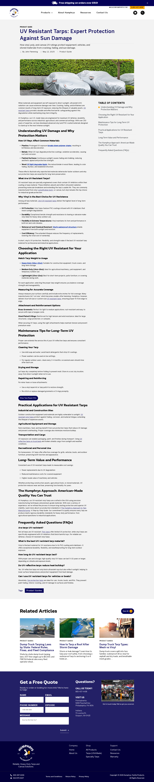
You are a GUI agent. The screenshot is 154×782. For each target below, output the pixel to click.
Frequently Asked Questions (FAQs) (113, 150)
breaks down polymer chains (59, 146)
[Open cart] (135, 13)
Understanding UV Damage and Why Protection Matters (117, 108)
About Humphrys (66, 12)
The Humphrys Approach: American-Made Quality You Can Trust (116, 144)
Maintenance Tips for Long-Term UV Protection (113, 123)
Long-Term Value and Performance (113, 137)
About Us (73, 753)
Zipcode (50, 705)
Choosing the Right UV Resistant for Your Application (116, 116)
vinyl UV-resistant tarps (47, 201)
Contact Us (102, 12)
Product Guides (34, 591)
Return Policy (71, 777)
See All (125, 611)
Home (71, 750)
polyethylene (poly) (45, 190)
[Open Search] (143, 13)
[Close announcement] (147, 3)
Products (45, 12)
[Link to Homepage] (14, 12)
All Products (91, 750)
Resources (85, 12)
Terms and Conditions (54, 777)
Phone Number (29, 705)
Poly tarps (46, 532)
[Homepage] (26, 753)
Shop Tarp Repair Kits (28, 398)
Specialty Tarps (92, 757)
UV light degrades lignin (37, 164)
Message (26, 715)
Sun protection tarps (35, 580)
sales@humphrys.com (118, 7)
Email (49, 695)
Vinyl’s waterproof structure (65, 227)
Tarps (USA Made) (94, 753)
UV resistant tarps (54, 299)
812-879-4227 (18, 778)
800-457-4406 (137, 7)
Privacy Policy (84, 777)
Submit (63, 730)
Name (24, 695)
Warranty (114, 757)
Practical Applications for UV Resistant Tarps (115, 131)
